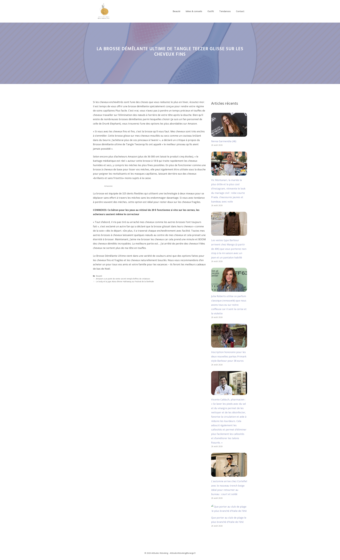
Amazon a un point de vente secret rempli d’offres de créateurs (123, 278)
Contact (240, 11)
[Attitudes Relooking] (103, 11)
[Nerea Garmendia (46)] (229, 134)
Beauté (176, 11)
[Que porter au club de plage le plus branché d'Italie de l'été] (229, 510)
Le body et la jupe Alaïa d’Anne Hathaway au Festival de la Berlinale (125, 281)
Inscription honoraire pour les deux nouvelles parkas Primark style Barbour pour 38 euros (228, 356)
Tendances (225, 11)
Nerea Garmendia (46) (223, 141)
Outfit (210, 11)
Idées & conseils (194, 11)
